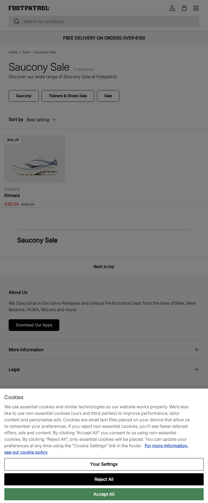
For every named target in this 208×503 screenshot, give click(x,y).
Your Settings (104, 464)
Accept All (104, 494)
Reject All (104, 479)
